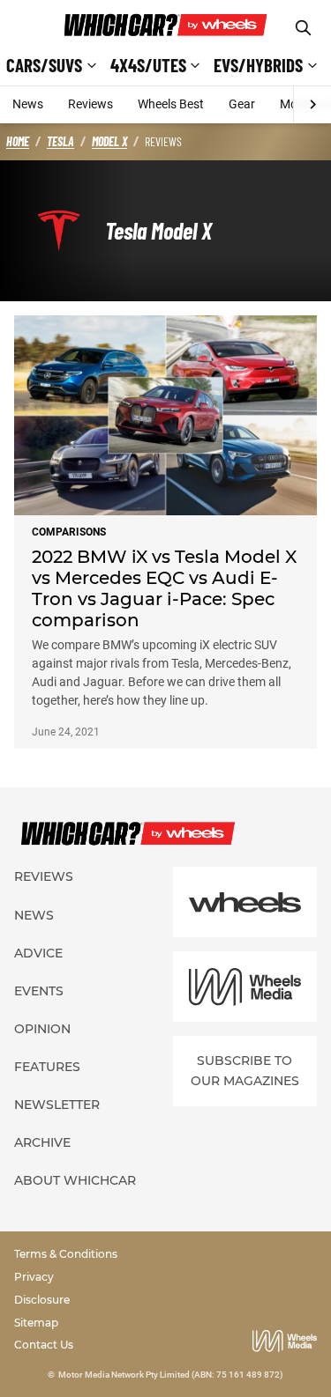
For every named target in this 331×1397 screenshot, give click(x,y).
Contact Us (43, 1344)
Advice (38, 953)
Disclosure (42, 1299)
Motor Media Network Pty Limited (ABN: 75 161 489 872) (170, 1374)
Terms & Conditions (65, 1253)
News (27, 104)
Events (39, 991)
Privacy (34, 1276)
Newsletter (57, 1104)
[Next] (312, 104)
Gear (242, 104)
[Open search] (303, 27)
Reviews (90, 104)
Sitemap (36, 1322)
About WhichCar (75, 1180)
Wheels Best (171, 104)
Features (47, 1067)
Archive (42, 1142)
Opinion (42, 1029)
